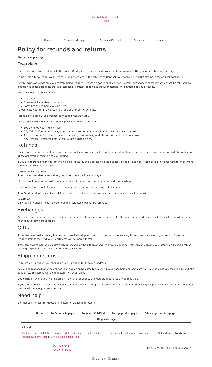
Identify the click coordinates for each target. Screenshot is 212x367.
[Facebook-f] (180, 4)
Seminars (139, 40)
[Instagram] (185, 4)
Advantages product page (159, 313)
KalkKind (26, 327)
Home (47, 40)
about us (161, 40)
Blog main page (106, 319)
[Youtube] (191, 4)
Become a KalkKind (110, 40)
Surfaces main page (74, 40)
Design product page (124, 313)
